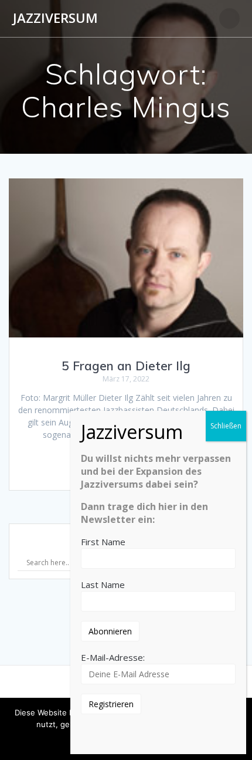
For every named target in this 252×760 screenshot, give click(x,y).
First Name (103, 542)
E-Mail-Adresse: (113, 657)
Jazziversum (55, 18)
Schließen (225, 426)
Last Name (103, 584)
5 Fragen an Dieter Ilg (126, 365)
